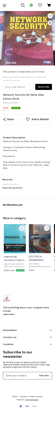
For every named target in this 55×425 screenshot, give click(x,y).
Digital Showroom (32, 400)
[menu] (4, 5)
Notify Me (43, 86)
